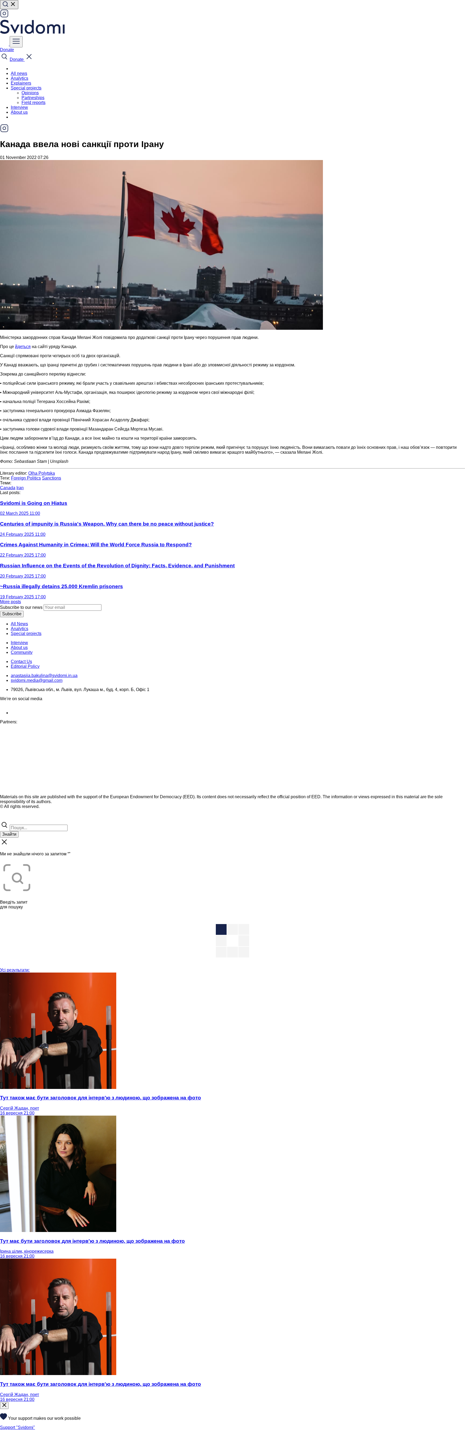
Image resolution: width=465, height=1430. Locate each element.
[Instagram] (4, 16)
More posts (10, 601)
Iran (20, 487)
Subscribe (12, 614)
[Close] (4, 1405)
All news (19, 73)
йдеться (23, 346)
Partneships (33, 97)
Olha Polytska (41, 473)
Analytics (19, 78)
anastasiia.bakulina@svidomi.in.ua (44, 675)
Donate (7, 49)
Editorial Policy (25, 666)
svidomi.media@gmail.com (36, 680)
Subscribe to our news (21, 607)
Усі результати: (15, 970)
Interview (19, 107)
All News (19, 624)
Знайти (9, 834)
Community (22, 652)
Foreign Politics (26, 478)
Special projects (26, 633)
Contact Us (21, 661)
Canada (7, 487)
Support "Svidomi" (17, 1427)
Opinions (30, 93)
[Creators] (11, 818)
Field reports (33, 102)
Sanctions (51, 478)
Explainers (21, 83)
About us (19, 112)
